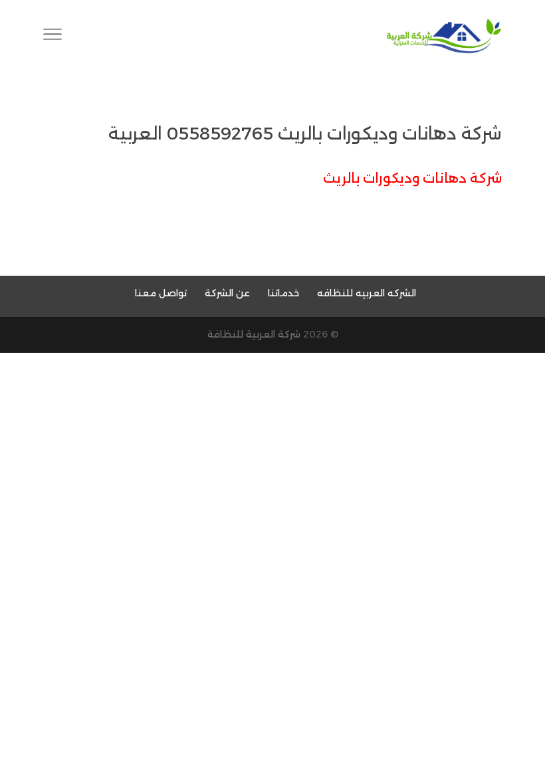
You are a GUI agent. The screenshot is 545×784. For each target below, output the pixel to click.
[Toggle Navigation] (52, 36)
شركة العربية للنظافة (253, 334)
